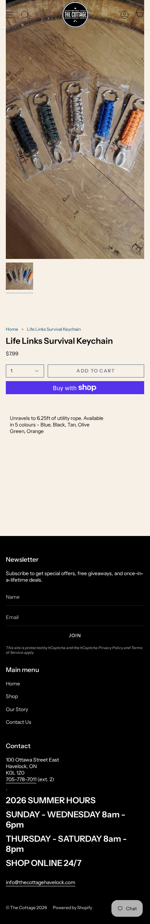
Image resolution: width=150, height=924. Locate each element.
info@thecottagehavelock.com (40, 882)
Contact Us (18, 722)
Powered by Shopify (72, 907)
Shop (12, 696)
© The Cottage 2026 (26, 907)
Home (12, 329)
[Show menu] (9, 14)
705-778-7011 (21, 779)
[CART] (139, 14)
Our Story (17, 709)
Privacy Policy (110, 647)
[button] (25, 14)
